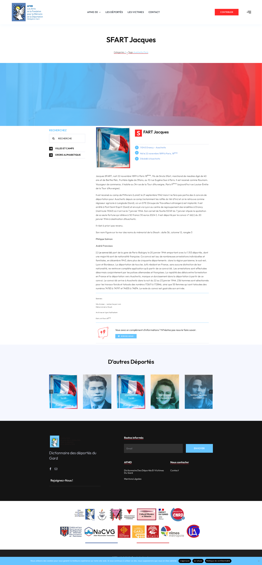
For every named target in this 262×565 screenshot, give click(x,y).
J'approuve (185, 561)
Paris (146, 52)
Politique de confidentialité (218, 561)
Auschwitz (138, 52)
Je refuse (198, 561)
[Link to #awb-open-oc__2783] (249, 12)
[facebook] (50, 469)
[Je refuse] (258, 561)
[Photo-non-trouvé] (113, 128)
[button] (67, 149)
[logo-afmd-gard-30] (27, 2)
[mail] (56, 469)
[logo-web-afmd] (65, 435)
